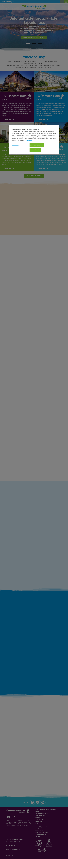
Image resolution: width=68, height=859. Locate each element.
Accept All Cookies (35, 150)
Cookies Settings (15, 145)
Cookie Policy (29, 140)
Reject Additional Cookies (36, 145)
